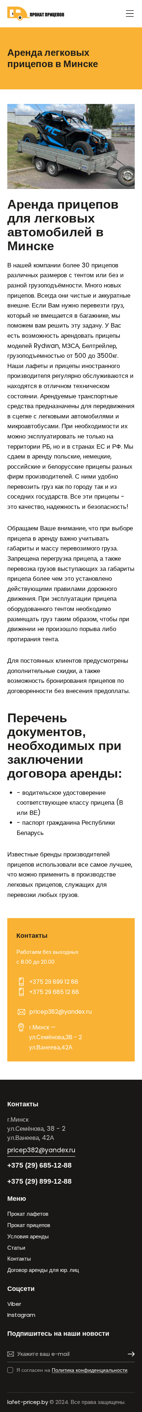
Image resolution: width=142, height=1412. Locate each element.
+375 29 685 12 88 (54, 992)
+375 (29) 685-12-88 (39, 1165)
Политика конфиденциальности (89, 1370)
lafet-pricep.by (27, 1402)
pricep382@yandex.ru (60, 1011)
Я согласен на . (72, 1370)
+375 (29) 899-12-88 (39, 1181)
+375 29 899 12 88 (53, 982)
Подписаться (129, 1354)
